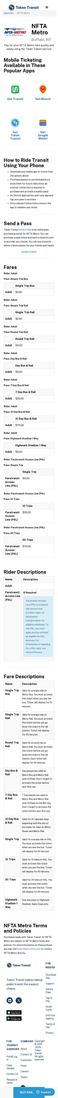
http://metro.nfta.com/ (29, 949)
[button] (47, 7)
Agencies (9, 13)
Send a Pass (25, 229)
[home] (23, 7)
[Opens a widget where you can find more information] (44, 1092)
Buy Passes (29, 1092)
